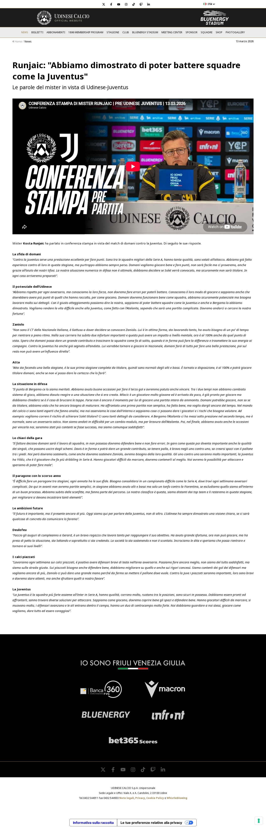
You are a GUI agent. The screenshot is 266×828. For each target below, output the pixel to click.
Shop (219, 32)
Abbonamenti (56, 32)
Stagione (113, 32)
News (24, 32)
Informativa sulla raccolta (93, 823)
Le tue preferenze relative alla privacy (151, 823)
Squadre (206, 32)
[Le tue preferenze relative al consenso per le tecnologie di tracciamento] (259, 821)
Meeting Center (171, 32)
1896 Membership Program (85, 32)
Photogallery (235, 32)
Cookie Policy (155, 798)
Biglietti (37, 32)
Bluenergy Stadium (145, 32)
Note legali (126, 798)
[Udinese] (63, 18)
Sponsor (191, 32)
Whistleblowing (177, 798)
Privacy (140, 798)
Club (125, 32)
